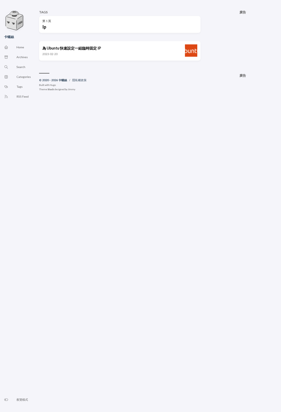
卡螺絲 (9, 37)
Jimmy (71, 89)
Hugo (53, 85)
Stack (51, 89)
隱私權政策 (79, 80)
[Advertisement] (243, 39)
